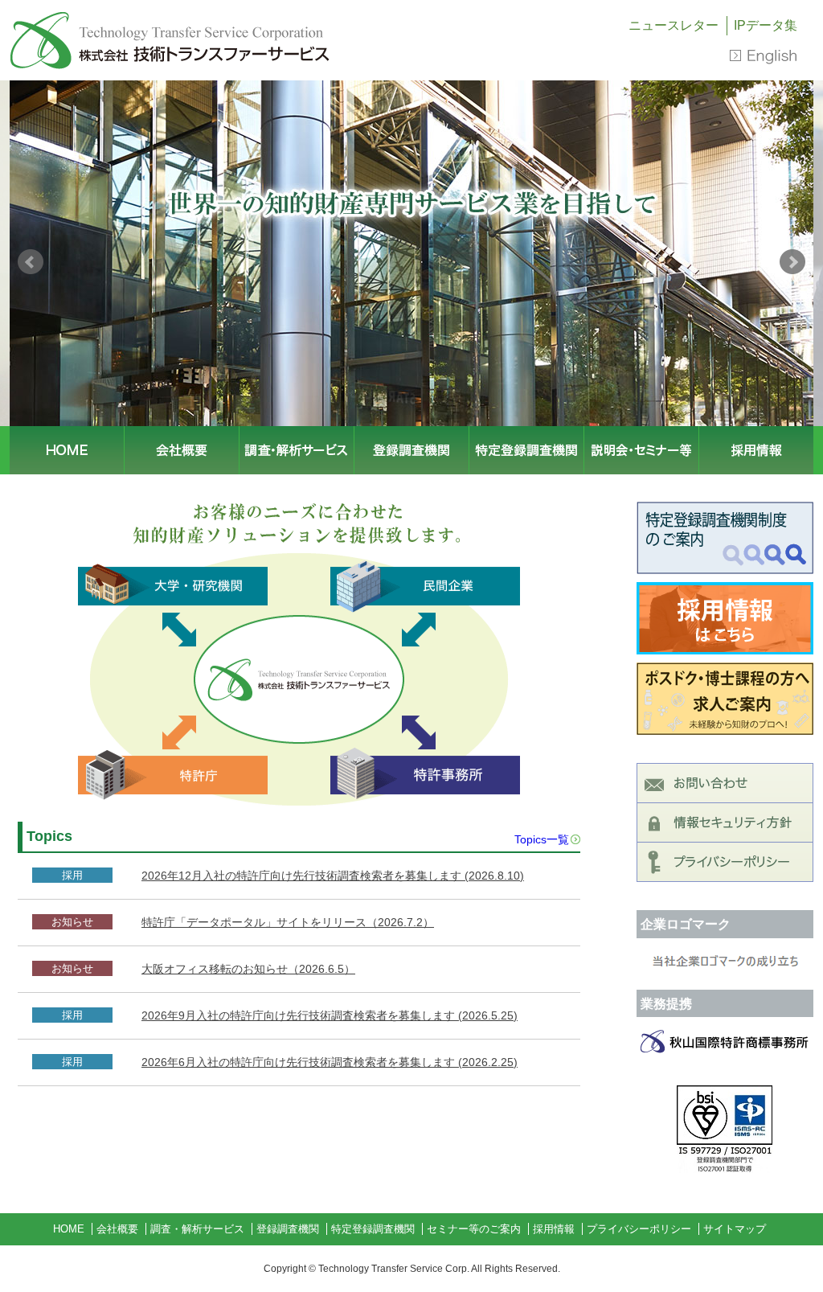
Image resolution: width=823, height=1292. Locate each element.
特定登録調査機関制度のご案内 (725, 538)
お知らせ (72, 922)
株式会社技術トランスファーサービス (170, 40)
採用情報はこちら (725, 618)
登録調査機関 (411, 450)
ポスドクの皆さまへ (725, 698)
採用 (72, 875)
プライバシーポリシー (725, 862)
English (763, 56)
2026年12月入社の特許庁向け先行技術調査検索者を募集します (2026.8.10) (332, 875)
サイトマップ (734, 1229)
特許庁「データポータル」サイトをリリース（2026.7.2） (287, 922)
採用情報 (756, 450)
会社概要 (182, 450)
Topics (49, 836)
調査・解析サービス (297, 450)
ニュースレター (674, 25)
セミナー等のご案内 (641, 450)
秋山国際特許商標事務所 (725, 1041)
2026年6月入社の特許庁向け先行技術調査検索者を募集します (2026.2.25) (329, 1062)
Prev (30, 262)
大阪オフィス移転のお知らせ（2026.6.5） (248, 968)
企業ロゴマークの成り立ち (725, 962)
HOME (67, 450)
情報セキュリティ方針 (725, 822)
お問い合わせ (725, 783)
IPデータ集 (765, 25)
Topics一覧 (541, 839)
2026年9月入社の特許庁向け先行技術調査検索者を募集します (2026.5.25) (329, 1015)
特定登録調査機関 (526, 450)
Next (792, 262)
